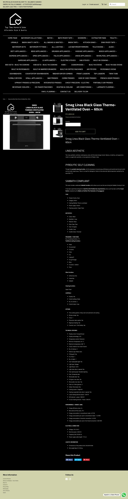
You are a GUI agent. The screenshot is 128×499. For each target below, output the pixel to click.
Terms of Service (6, 490)
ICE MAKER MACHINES (44, 87)
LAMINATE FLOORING (105, 87)
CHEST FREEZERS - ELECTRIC (77, 82)
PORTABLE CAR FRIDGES (103, 82)
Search (4, 492)
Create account (94, 4)
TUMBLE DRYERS (15, 78)
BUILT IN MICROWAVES (20, 69)
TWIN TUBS (113, 73)
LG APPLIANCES (49, 60)
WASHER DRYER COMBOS (63, 73)
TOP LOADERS (99, 73)
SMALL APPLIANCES (34, 78)
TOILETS (113, 38)
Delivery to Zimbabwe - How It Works (10, 480)
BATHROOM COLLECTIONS (31, 38)
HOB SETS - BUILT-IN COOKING (45, 65)
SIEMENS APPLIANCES (18, 56)
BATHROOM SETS (19, 47)
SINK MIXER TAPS (108, 42)
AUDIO (111, 47)
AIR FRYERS (91, 69)
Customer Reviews (7, 478)
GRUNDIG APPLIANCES (61, 51)
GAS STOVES (85, 60)
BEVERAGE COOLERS (21, 87)
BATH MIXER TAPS (65, 38)
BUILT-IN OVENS (95, 65)
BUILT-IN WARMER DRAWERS (44, 69)
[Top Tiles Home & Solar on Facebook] (67, 479)
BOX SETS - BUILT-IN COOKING (17, 65)
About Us (5, 482)
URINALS (14, 42)
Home (4, 99)
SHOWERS (82, 38)
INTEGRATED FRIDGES (53, 82)
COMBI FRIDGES (68, 78)
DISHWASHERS (16, 73)
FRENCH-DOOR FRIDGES (110, 78)
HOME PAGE (12, 38)
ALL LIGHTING (57, 47)
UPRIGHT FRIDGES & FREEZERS (27, 82)
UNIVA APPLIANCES (83, 56)
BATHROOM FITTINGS (38, 47)
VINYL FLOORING (48, 91)
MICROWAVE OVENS (108, 69)
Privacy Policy (6, 486)
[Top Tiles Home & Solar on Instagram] (70, 479)
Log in (84, 4)
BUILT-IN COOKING (100, 60)
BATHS (50, 38)
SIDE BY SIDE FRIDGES (87, 78)
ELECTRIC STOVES (68, 60)
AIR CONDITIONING (84, 87)
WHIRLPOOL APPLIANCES (106, 56)
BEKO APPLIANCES (39, 51)
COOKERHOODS (77, 65)
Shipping (68, 117)
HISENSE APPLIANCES (84, 51)
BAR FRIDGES (53, 78)
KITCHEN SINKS (89, 42)
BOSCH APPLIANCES (107, 51)
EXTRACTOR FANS (99, 38)
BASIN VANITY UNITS (30, 42)
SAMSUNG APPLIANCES (27, 60)
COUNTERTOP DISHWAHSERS (37, 73)
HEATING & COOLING (64, 87)
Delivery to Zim (81, 91)
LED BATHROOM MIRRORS (78, 47)
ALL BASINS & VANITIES (53, 42)
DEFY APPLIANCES (18, 51)
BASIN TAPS (73, 42)
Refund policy (5, 488)
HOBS (63, 65)
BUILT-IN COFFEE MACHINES (71, 69)
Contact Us (65, 91)
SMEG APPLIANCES (41, 56)
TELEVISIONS (98, 47)
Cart (105, 4)
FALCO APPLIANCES (62, 56)
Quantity (68, 121)
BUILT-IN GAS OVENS (114, 65)
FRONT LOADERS (83, 73)
